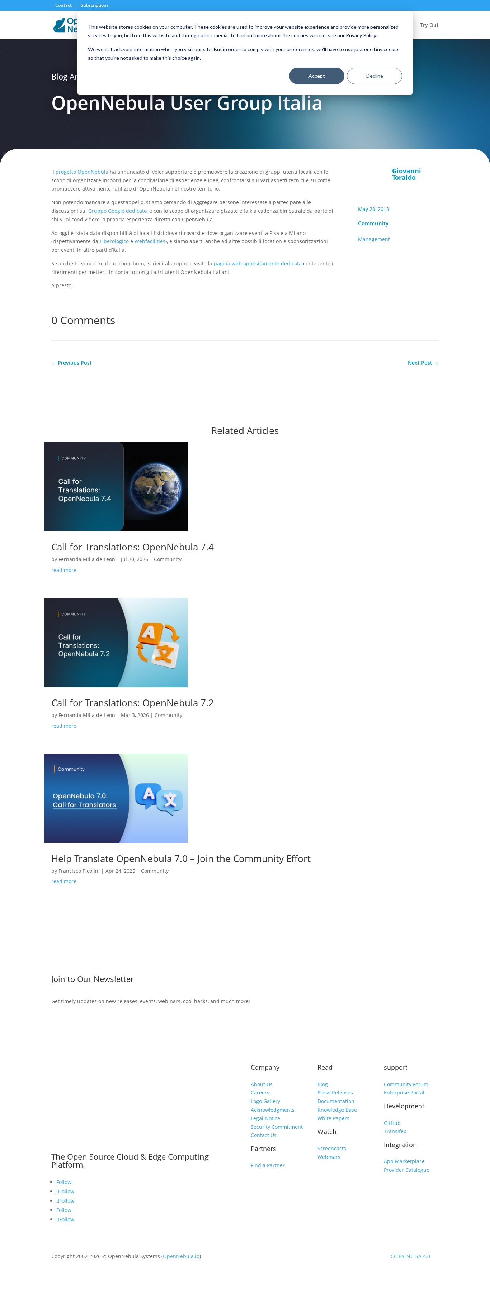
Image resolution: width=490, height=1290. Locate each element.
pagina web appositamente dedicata (258, 263)
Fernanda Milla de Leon (86, 559)
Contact (64, 5)
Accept (316, 76)
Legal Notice (265, 1118)
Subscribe (382, 981)
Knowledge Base (337, 1109)
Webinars (328, 1157)
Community (373, 223)
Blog (322, 1084)
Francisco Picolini (79, 870)
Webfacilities (150, 241)
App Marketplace (404, 1161)
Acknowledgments (273, 1109)
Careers (260, 1092)
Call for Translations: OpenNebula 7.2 (132, 702)
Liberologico (114, 241)
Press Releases (335, 1092)
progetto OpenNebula (82, 171)
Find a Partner (268, 1165)
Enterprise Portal (404, 1092)
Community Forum (406, 1084)
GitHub (392, 1123)
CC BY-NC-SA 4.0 (410, 1256)
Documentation (335, 1101)
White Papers (333, 1118)
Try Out (429, 25)
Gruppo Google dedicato (117, 210)
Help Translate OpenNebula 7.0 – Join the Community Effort (181, 858)
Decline (374, 76)
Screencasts (331, 1148)
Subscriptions (95, 5)
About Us (262, 1084)
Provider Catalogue (406, 1169)
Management (374, 239)
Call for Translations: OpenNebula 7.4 (132, 546)
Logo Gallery (265, 1101)
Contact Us (264, 1135)
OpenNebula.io (181, 1256)
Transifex (395, 1131)
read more (63, 570)
